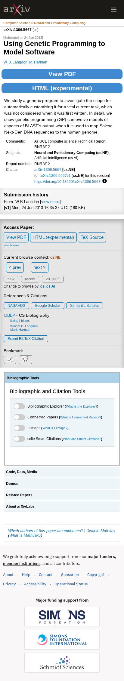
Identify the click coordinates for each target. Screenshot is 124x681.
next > (39, 267)
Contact (46, 574)
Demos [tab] (12, 483)
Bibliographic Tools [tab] (23, 378)
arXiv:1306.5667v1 (55, 175)
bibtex (25, 320)
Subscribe (70, 574)
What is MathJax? (25, 535)
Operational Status (71, 584)
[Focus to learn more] (104, 181)
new (11, 279)
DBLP (9, 315)
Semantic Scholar (84, 306)
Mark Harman (20, 329)
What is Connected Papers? (80, 417)
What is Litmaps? (54, 428)
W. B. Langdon (15, 62)
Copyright (95, 574)
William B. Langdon (24, 326)
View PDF (62, 74)
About (8, 574)
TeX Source (92, 237)
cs (42, 286)
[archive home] (17, 10)
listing (14, 320)
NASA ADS (16, 306)
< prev (15, 267)
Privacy (9, 584)
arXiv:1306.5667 (47, 169)
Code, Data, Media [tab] (21, 472)
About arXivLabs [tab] (20, 506)
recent (30, 279)
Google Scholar (47, 306)
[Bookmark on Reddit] (25, 359)
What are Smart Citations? (82, 439)
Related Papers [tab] (19, 495)
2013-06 (53, 279)
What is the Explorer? (81, 406)
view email (50, 201)
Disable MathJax (101, 530)
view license (11, 245)
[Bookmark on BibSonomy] (10, 360)
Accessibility (35, 584)
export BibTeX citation (26, 339)
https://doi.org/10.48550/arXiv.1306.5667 (67, 181)
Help (26, 574)
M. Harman (38, 62)
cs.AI (50, 286)
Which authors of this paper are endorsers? (45, 530)
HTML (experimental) (62, 88)
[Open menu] (113, 9)
